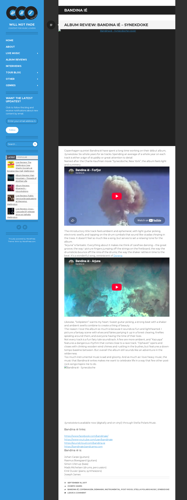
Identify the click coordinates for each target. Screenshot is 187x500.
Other (10, 79)
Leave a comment (76, 493)
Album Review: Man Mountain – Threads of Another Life (26, 178)
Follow (12, 130)
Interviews (13, 66)
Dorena (118, 255)
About (10, 46)
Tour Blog (13, 72)
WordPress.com (29, 241)
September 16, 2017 (77, 483)
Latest (11, 157)
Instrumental (112, 489)
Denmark (99, 489)
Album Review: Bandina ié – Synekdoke (106, 25)
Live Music (13, 53)
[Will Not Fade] (22, 13)
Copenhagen (86, 489)
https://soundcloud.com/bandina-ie (84, 443)
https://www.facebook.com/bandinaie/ (86, 436)
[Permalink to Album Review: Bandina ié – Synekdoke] (116, 87)
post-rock (127, 489)
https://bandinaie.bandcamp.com (83, 446)
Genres (11, 85)
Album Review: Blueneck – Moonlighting (23, 188)
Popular (22, 157)
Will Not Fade (22, 24)
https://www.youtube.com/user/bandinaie (88, 439)
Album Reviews (16, 59)
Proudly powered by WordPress (22, 239)
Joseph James (74, 486)
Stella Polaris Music (145, 489)
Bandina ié (73, 489)
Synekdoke (163, 489)
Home (9, 40)
